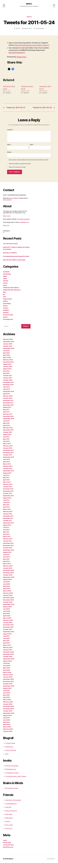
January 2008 (7, 622)
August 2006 (7, 661)
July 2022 (6, 371)
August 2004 (7, 715)
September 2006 (8, 659)
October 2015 (7, 432)
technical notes (8, 315)
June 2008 (6, 611)
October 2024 (7, 346)
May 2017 (6, 409)
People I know (7, 299)
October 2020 (7, 380)
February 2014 (8, 466)
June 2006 (6, 665)
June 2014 (6, 459)
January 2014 (7, 468)
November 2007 (8, 627)
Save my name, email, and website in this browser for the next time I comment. (28, 160)
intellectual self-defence (11, 287)
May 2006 (6, 668)
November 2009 (8, 572)
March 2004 (7, 727)
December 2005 (8, 679)
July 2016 (6, 421)
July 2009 (6, 582)
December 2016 (8, 416)
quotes (5, 305)
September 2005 (8, 686)
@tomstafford (14, 198)
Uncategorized (8, 319)
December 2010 (8, 543)
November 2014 (8, 452)
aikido (5, 276)
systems (6, 312)
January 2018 (7, 398)
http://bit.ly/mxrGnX (16, 53)
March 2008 (7, 618)
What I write (6, 216)
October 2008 (7, 602)
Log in (5, 840)
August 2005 (7, 688)
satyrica (7, 821)
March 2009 (7, 591)
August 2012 (7, 498)
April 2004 (6, 724)
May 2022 (6, 373)
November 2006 (8, 654)
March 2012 (7, 509)
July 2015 (6, 437)
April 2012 (6, 507)
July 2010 (6, 554)
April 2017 (6, 412)
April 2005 (6, 697)
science (5, 308)
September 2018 (8, 391)
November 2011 (8, 518)
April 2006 (6, 670)
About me (6, 225)
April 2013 (6, 480)
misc (4, 296)
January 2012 (7, 514)
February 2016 (8, 427)
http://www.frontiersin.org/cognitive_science (31, 45)
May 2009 (6, 586)
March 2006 (7, 672)
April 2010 (6, 561)
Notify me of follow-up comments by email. (20, 163)
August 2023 (7, 364)
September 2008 (8, 604)
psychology (7, 303)
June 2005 (6, 693)
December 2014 (8, 450)
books (5, 278)
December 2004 (8, 706)
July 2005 (6, 690)
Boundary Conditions (10, 253)
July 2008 (6, 609)
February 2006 (8, 674)
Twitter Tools (21, 57)
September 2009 (8, 577)
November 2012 (8, 491)
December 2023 (8, 362)
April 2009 (6, 588)
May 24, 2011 (28, 28)
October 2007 (7, 629)
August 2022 (7, 369)
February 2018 (8, 396)
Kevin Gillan (8, 814)
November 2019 (8, 384)
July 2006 (6, 663)
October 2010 (7, 548)
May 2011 (6, 532)
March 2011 (7, 536)
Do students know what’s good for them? (16, 256)
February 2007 (8, 647)
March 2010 (7, 563)
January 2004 (7, 731)
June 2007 (6, 638)
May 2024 (6, 353)
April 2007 (6, 643)
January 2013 (7, 486)
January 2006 (7, 677)
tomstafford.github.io (23, 219)
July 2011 (6, 527)
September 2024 (8, 348)
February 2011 (7, 539)
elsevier (5, 281)
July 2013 (6, 475)
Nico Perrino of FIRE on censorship (14, 260)
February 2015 (8, 446)
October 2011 (7, 520)
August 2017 (7, 407)
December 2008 (8, 597)
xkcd (6, 754)
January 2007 (7, 650)
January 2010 (7, 568)
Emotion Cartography (11, 765)
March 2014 (7, 464)
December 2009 (8, 570)
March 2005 (7, 699)
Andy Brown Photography (13, 800)
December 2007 (8, 625)
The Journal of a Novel (10, 243)
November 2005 (8, 681)
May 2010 (6, 559)
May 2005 (6, 695)
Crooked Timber (10, 743)
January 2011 (7, 541)
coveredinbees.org (11, 803)
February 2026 (8, 339)
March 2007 (7, 645)
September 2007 (8, 631)
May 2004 (6, 722)
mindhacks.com (24, 222)
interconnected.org (11, 810)
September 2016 (8, 418)
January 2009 (7, 595)
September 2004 (8, 713)
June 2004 (6, 720)
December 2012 (8, 489)
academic (6, 272)
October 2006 (7, 656)
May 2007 (6, 640)
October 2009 (7, 575)
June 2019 (6, 389)
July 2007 (6, 636)
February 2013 (8, 484)
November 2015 (8, 430)
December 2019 (8, 382)
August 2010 (7, 552)
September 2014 (8, 457)
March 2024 (7, 357)
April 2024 (6, 355)
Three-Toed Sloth (10, 750)
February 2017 (7, 414)
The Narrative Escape (11, 773)
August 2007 (7, 634)
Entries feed (7, 842)
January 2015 (7, 448)
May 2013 (6, 477)
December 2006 (8, 652)
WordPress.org (8, 847)
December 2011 (8, 516)
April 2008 (6, 616)
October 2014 (7, 455)
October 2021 (7, 375)
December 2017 (8, 400)
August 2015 (7, 434)
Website (9, 152)
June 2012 (6, 502)
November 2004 (8, 708)
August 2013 (7, 473)
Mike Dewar (9, 818)
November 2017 (8, 403)
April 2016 (6, 425)
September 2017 (8, 405)
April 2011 (6, 534)
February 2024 (8, 360)
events (5, 283)
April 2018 (6, 393)
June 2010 (6, 557)
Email (32, 144)
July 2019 (6, 387)
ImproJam (8, 807)
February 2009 (8, 593)
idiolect (29, 4)
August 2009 (7, 579)
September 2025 (8, 341)
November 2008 (8, 600)
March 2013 (7, 482)
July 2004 (6, 718)
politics (5, 301)
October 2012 (7, 493)
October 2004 (7, 711)
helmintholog (9, 747)
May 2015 (6, 439)
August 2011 (7, 525)
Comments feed (8, 845)
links (4, 292)
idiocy (5, 285)
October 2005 (7, 684)
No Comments (40, 28)
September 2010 (8, 550)
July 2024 (6, 350)
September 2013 (8, 471)
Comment (10, 129)
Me (4, 294)
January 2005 (7, 704)
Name (9, 144)
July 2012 (6, 500)
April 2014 (6, 461)
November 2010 (8, 545)
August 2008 (7, 606)
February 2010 (8, 566)
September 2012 (8, 495)
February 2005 (8, 702)
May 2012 (6, 505)
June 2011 (6, 529)
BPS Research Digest (11, 788)
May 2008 (6, 613)
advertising (7, 274)
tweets (29, 16)
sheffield (6, 310)
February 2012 (7, 511)
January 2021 (7, 378)
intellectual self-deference (11, 290)
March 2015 (7, 443)
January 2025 (7, 344)
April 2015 (6, 441)
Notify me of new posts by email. (17, 167)
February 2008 (8, 620)
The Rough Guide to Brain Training (15, 776)
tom (19, 28)
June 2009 (6, 584)
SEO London (9, 825)
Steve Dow (8, 828)
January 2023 (7, 366)
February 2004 (8, 729)
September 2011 (8, 523)
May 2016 (6, 423)
